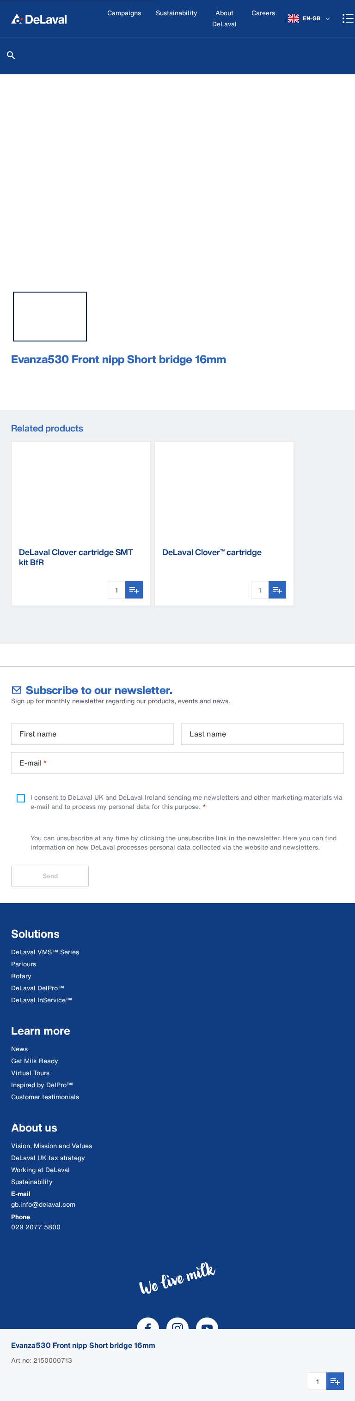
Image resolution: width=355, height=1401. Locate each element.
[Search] (11, 55)
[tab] (50, 316)
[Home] (38, 18)
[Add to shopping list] (335, 1381)
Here (290, 838)
